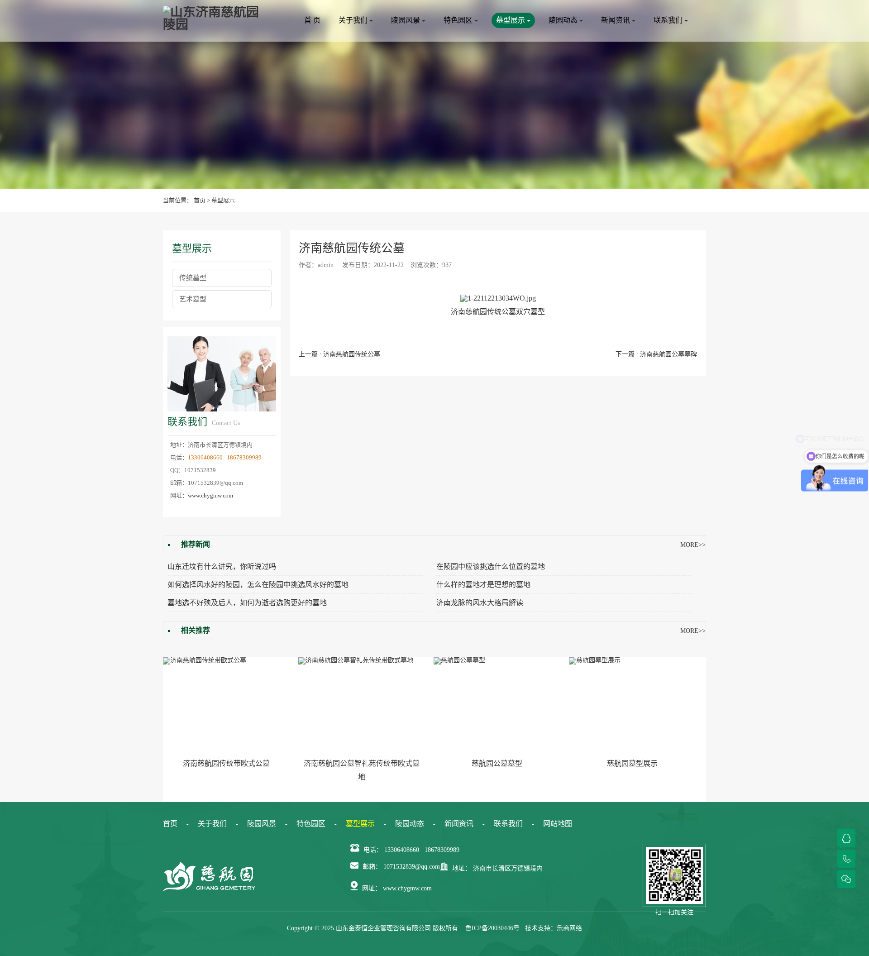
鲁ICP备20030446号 (492, 928)
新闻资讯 (616, 20)
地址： (461, 868)
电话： (372, 849)
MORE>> (693, 544)
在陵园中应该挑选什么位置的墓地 (490, 566)
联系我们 (669, 20)
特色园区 (459, 20)
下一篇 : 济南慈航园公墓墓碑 (656, 354)
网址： (371, 888)
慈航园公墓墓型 (497, 763)
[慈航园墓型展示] (632, 704)
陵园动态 (564, 20)
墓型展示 (511, 20)
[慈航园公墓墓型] (497, 704)
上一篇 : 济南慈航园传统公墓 (339, 354)
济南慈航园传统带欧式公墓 (226, 763)
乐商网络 (569, 928)
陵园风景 (406, 20)
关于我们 (354, 20)
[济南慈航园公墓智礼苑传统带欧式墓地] (361, 704)
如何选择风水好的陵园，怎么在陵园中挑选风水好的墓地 (258, 584)
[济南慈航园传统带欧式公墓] (226, 704)
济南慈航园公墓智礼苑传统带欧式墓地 (362, 770)
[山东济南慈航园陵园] (213, 18)
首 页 (312, 20)
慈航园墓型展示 (632, 763)
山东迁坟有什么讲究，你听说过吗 (221, 566)
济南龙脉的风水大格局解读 (479, 603)
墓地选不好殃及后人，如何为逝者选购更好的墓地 (247, 603)
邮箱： (372, 866)
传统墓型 (192, 278)
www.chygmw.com (210, 495)
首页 (199, 200)
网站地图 (557, 823)
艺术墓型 (192, 299)
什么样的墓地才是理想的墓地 (483, 584)
